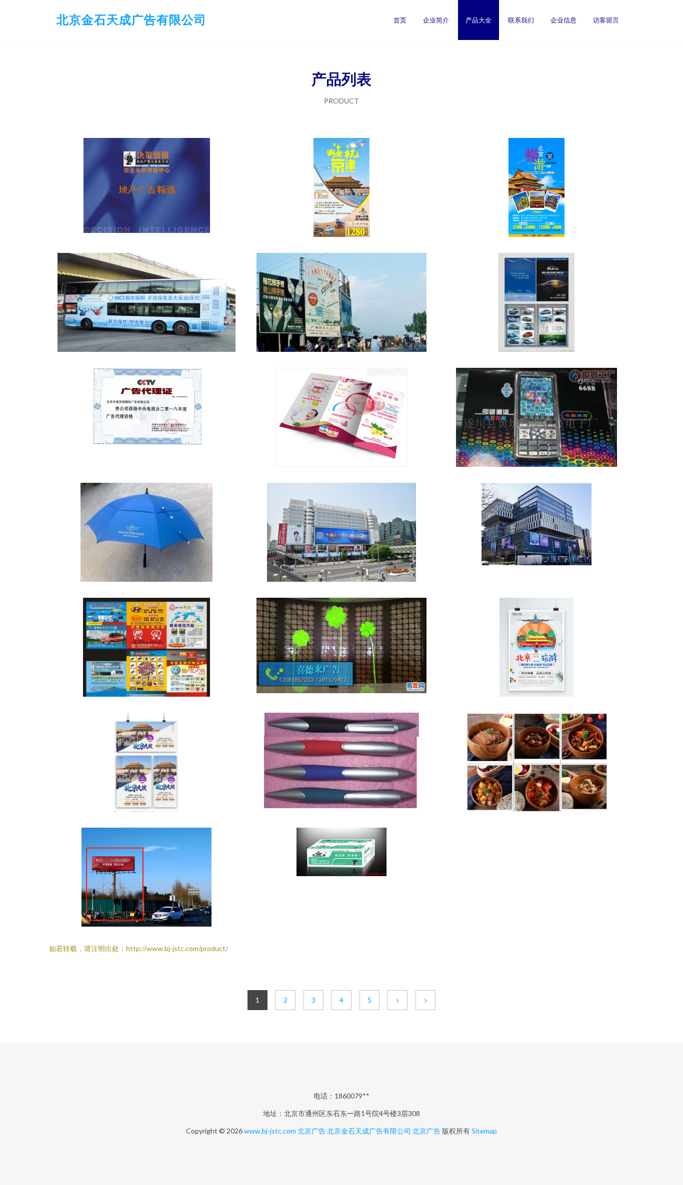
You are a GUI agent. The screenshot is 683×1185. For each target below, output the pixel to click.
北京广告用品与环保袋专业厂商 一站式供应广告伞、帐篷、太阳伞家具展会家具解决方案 (147, 533)
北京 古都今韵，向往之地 (536, 648)
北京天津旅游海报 (342, 188)
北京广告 (312, 1131)
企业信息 (563, 20)
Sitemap (484, 1131)
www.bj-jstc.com (270, 1131)
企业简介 (436, 20)
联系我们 (521, 20)
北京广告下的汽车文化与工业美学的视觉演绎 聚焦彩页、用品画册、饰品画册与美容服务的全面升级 (147, 648)
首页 (400, 20)
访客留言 (606, 20)
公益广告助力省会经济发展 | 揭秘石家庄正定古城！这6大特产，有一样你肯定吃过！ (536, 763)
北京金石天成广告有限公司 (131, 19)
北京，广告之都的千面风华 (146, 418)
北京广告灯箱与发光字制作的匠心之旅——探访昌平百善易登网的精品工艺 (342, 648)
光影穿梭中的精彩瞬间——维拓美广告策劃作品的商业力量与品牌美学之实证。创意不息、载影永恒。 (342, 878)
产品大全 (479, 20)
